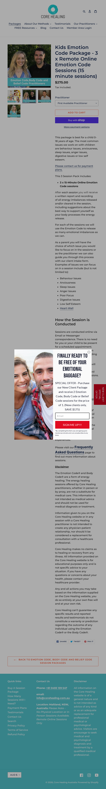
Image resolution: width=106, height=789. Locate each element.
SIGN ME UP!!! (72, 424)
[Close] (89, 352)
